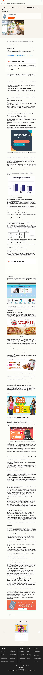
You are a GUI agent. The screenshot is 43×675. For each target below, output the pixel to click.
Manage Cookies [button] (32, 670)
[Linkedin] (23, 665)
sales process (18, 97)
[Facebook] (14, 665)
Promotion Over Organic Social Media (13, 522)
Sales (4, 3)
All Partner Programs (36, 655)
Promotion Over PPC (10, 533)
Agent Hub (2, 654)
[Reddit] (26, 665)
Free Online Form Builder (13, 654)
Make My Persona (22, 654)
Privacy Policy (15, 670)
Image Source (21, 336)
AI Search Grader (22, 651)
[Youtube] (19, 665)
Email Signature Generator (23, 655)
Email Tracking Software (4, 655)
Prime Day (28, 279)
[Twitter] (21, 665)
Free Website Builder (12, 651)
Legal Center (10, 670)
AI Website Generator (4, 658)
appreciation (20, 197)
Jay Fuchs (6, 11)
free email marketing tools (31, 518)
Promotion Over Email (11, 517)
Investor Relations (29, 655)
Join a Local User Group (37, 651)
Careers (28, 651)
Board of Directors (29, 654)
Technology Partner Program (37, 658)
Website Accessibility (26, 670)
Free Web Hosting (12, 661)
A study (8, 225)
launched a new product (15, 201)
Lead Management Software (4, 661)
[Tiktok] (28, 665)
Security (20, 670)
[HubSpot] (21, 667)
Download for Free (11, 17)
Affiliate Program (36, 661)
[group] (21, 632)
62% (14, 127)
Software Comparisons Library (22, 659)
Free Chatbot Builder (12, 655)
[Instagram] (16, 665)
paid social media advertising (17, 470)
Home (1, 3)
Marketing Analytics (12, 658)
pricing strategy (14, 41)
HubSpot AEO (3, 651)
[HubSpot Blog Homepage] (3, 1)
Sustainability (28, 658)
